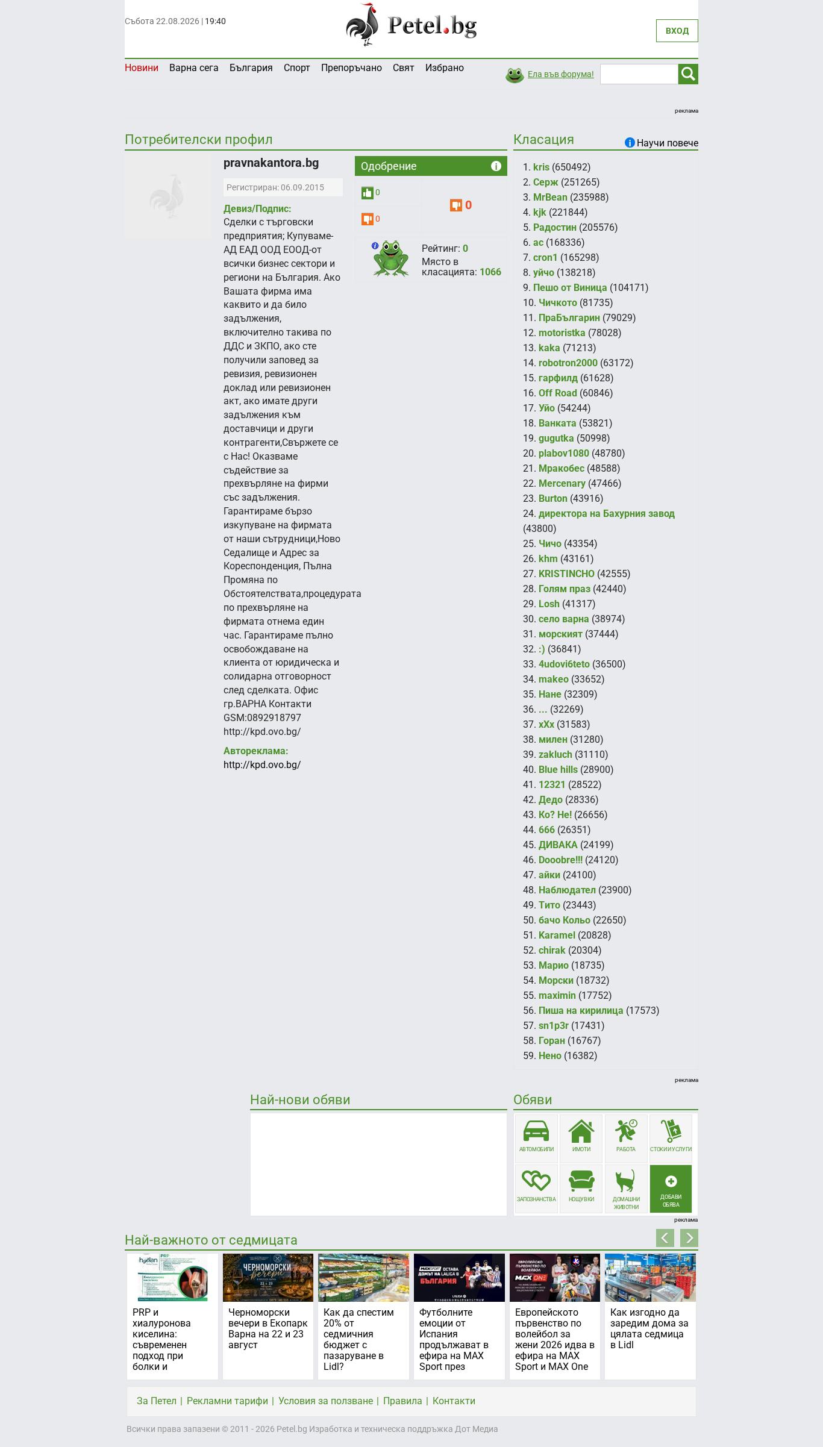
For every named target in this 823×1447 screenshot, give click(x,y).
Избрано (444, 67)
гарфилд (558, 378)
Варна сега (194, 67)
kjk (539, 212)
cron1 (545, 257)
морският (561, 634)
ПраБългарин (569, 317)
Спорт (297, 67)
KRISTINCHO (567, 574)
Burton (553, 498)
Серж (546, 182)
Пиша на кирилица (581, 1010)
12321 (552, 784)
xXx (546, 724)
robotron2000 (568, 363)
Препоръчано (351, 67)
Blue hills (558, 769)
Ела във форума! (561, 74)
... (543, 709)
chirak (552, 950)
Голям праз (564, 589)
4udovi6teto (564, 664)
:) (542, 649)
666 (547, 830)
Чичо (550, 543)
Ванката (558, 423)
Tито (549, 905)
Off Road (558, 393)
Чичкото (558, 302)
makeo (554, 679)
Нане (550, 694)
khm (548, 558)
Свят (404, 67)
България (251, 67)
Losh (549, 604)
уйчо (543, 272)
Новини (141, 67)
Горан (552, 1040)
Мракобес (561, 468)
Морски (556, 980)
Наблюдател (567, 890)
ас (538, 242)
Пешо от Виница (570, 287)
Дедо (551, 799)
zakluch (555, 754)
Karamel (557, 935)
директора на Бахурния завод (607, 513)
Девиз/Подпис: (258, 208)
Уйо (547, 408)
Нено (550, 1055)
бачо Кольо (564, 920)
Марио (554, 965)
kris (541, 167)
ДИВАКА (558, 845)
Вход (677, 31)
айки (549, 875)
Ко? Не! (555, 814)
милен (553, 739)
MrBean (550, 197)
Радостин (555, 227)
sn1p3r (554, 1025)
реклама (686, 110)
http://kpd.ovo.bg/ (262, 764)
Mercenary (562, 483)
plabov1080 (564, 453)
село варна (564, 619)
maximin (557, 995)
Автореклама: (256, 751)
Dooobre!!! (561, 860)
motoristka (562, 333)
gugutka (556, 438)
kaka (549, 348)
